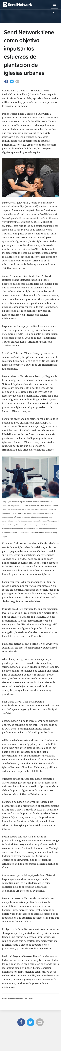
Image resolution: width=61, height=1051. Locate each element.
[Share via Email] (17, 83)
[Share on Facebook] (6, 83)
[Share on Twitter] (12, 83)
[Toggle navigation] (54, 13)
